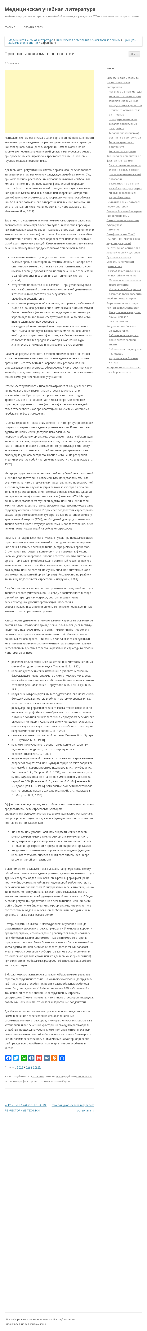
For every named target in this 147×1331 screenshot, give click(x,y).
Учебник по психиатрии (121, 298)
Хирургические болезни (121, 326)
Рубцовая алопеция (119, 257)
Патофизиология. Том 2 (121, 234)
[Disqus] (49, 1161)
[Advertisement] (49, 101)
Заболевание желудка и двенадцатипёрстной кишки (124, 340)
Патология (113, 229)
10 (39, 1067)
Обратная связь (34, 27)
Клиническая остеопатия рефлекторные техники (88, 40)
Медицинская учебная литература (50, 9)
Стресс (66, 1081)
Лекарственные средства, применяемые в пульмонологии (125, 317)
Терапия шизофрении (122, 151)
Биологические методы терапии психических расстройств (123, 82)
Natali (59, 1076)
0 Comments (12, 63)
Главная (10, 27)
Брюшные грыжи (119, 330)
